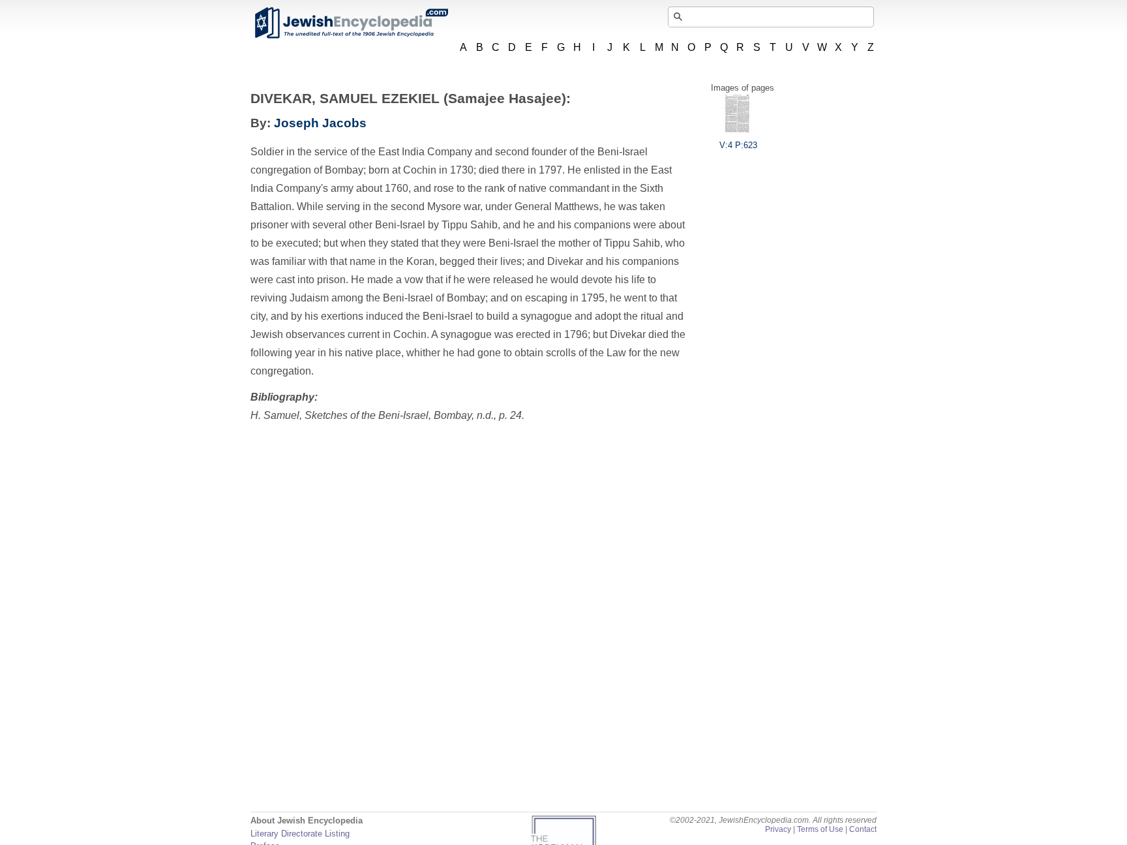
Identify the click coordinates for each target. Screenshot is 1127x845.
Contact (863, 829)
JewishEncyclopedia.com (351, 23)
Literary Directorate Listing (300, 833)
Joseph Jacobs (320, 123)
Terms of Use (820, 829)
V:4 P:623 (738, 145)
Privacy (778, 829)
